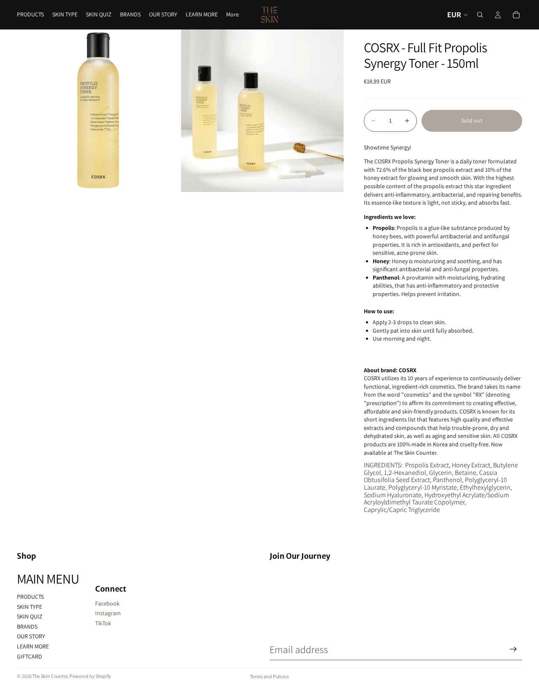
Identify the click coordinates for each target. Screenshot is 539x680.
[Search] (480, 14)
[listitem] (232, 15)
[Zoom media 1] (98, 110)
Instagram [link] (108, 613)
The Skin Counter (49, 676)
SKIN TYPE (29, 607)
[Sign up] (513, 649)
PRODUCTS (30, 596)
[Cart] (516, 14)
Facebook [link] (107, 603)
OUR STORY (31, 636)
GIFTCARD (29, 656)
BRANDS (27, 626)
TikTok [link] (103, 623)
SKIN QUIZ (30, 616)
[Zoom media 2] (262, 110)
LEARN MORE (33, 646)
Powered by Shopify (90, 676)
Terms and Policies (269, 676)
